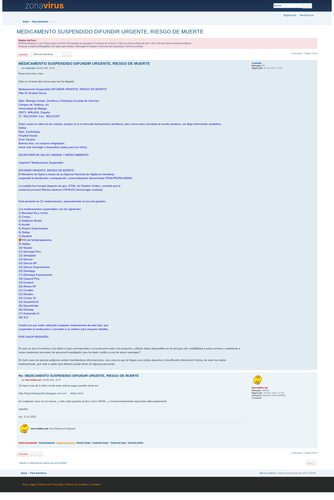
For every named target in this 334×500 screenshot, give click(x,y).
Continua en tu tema (105, 43)
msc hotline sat (260, 387)
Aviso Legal (29, 484)
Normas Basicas (27, 43)
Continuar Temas (100, 442)
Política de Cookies (76, 484)
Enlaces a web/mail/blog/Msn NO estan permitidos (46, 46)
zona (44, 5)
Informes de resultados (111, 46)
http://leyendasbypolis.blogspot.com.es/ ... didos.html (51, 393)
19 (263, 65)
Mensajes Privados (86, 46)
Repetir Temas (83, 442)
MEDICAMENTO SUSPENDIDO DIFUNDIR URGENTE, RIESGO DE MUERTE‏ (110, 32)
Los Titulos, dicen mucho (52, 43)
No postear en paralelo (79, 43)
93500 (265, 390)
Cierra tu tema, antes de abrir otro (137, 43)
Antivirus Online (134, 46)
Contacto (95, 484)
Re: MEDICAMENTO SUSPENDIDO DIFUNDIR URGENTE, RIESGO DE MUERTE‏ (79, 375)
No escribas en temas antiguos (174, 43)
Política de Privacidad (50, 484)
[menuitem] (305, 15)
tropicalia (256, 63)
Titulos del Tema (118, 442)
